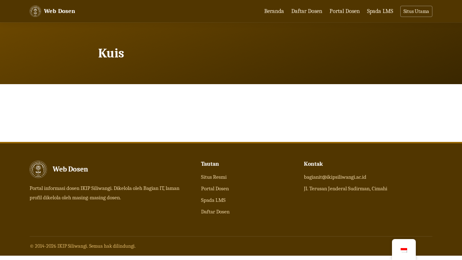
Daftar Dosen (306, 11)
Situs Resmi (214, 177)
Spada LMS (380, 11)
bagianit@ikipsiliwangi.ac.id (335, 177)
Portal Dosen (345, 11)
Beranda (274, 11)
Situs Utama (416, 11)
